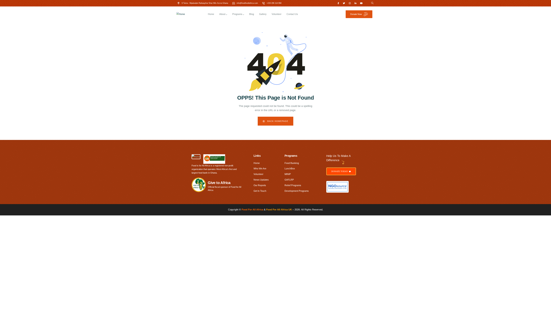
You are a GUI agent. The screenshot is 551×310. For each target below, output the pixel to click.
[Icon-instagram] (350, 3)
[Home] (180, 14)
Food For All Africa (252, 209)
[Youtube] (361, 3)
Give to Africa (219, 183)
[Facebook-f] (338, 3)
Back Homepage (277, 121)
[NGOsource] (337, 187)
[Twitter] (344, 3)
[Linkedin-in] (355, 3)
